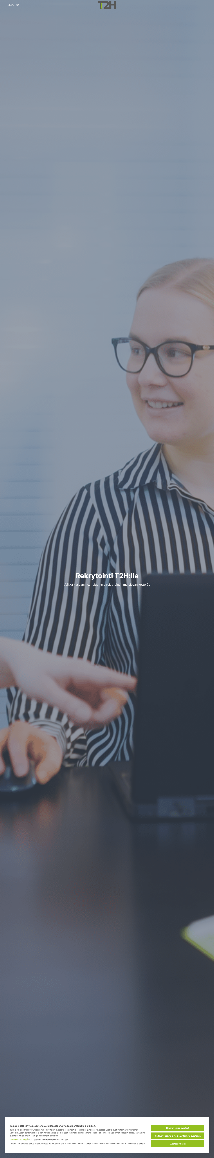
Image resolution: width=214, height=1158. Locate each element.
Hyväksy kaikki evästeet (177, 1128)
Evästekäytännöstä (19, 1139)
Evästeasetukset (178, 1144)
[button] (209, 4)
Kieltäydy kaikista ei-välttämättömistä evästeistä (178, 1136)
